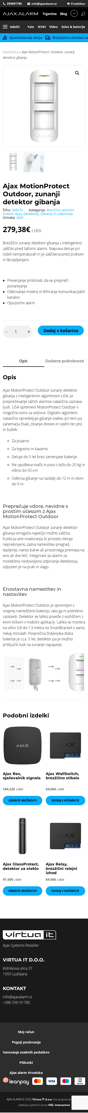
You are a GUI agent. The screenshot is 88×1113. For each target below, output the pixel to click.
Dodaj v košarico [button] (65, 800)
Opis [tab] (23, 361)
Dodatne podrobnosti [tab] (64, 361)
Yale (30, 27)
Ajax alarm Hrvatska (26, 1072)
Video (53, 27)
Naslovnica (10, 52)
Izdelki (15, 27)
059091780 (14, 4)
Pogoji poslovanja (26, 1042)
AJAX (19, 217)
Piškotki (26, 1062)
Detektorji (31, 213)
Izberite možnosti (22, 800)
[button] (77, 73)
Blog (63, 13)
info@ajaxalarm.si (44, 4)
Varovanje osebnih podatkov (26, 1052)
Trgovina (49, 13)
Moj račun (26, 1032)
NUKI (42, 27)
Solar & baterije (73, 27)
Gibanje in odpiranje (57, 213)
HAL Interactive (59, 1105)
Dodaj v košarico (60, 330)
